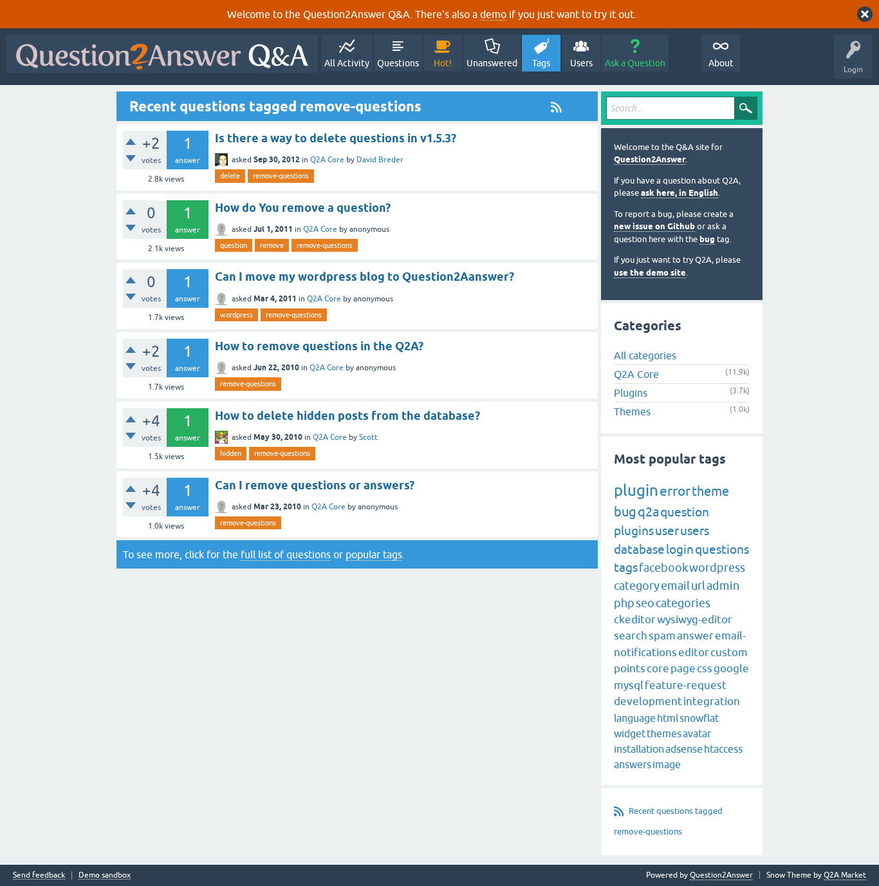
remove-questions (281, 176)
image (666, 764)
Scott (368, 437)
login (680, 549)
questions (722, 549)
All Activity (346, 63)
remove (272, 245)
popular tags (374, 554)
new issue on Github (654, 226)
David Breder (379, 159)
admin (723, 585)
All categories (645, 355)
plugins (634, 530)
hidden (230, 453)
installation (639, 749)
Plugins (630, 393)
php (624, 603)
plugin (636, 490)
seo (645, 603)
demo (493, 14)
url (698, 585)
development (648, 701)
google (731, 668)
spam (662, 635)
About (721, 63)
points (629, 668)
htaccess (723, 749)
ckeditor (635, 619)
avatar (697, 733)
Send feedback (39, 875)
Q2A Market (845, 875)
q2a (648, 511)
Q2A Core (327, 159)
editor (693, 652)
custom (729, 652)
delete (230, 176)
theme (710, 491)
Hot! (443, 63)
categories (683, 603)
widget (629, 733)
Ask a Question (635, 63)
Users (581, 63)
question (233, 245)
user (667, 530)
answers (632, 764)
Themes (632, 411)
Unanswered (492, 63)
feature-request (685, 685)
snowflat (699, 718)
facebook (663, 567)
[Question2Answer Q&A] (162, 54)
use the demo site (650, 273)
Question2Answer (649, 159)
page (683, 668)
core (658, 668)
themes (664, 733)
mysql (628, 685)
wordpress (236, 315)
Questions (398, 63)
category (637, 585)
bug (707, 239)
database (639, 549)
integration (711, 701)
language (635, 718)
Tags (541, 63)
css (704, 668)
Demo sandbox (105, 875)
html (667, 718)
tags (626, 567)
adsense (684, 749)
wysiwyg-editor (694, 619)
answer (695, 635)
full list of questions (286, 554)
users (694, 530)
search (630, 635)
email (675, 585)
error (675, 490)
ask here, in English (679, 193)
